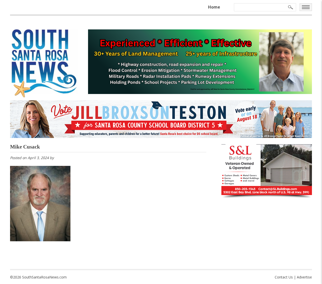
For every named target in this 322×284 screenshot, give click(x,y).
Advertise (304, 277)
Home (214, 7)
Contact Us (284, 277)
